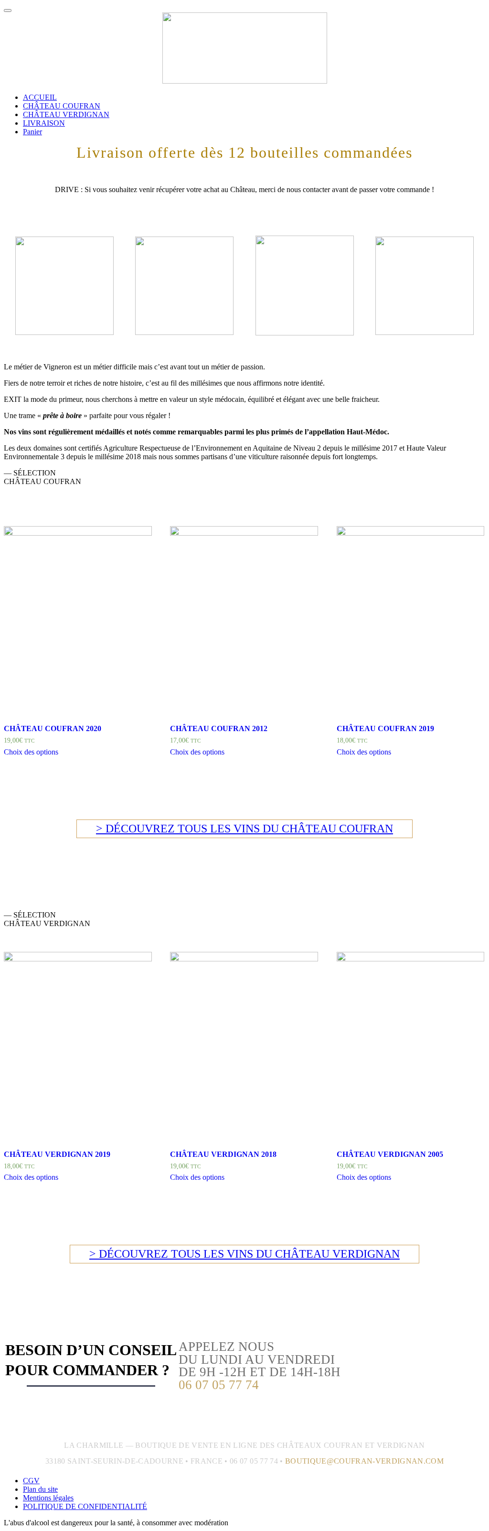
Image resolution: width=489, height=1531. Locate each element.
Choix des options (31, 752)
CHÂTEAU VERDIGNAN (66, 114)
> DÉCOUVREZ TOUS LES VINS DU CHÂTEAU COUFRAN (244, 828)
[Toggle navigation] (7, 10)
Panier (32, 132)
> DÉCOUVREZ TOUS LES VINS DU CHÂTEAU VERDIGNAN (244, 1254)
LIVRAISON (44, 123)
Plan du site (40, 1489)
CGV (31, 1481)
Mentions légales (48, 1498)
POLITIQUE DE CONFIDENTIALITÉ (85, 1506)
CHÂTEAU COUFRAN (61, 106)
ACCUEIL (40, 97)
